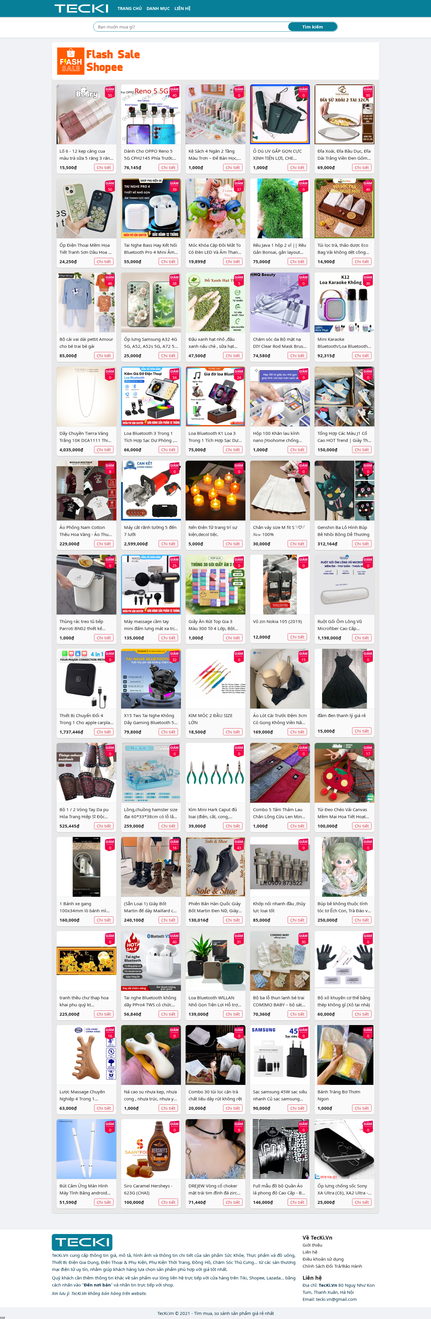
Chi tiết (104, 167)
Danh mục (158, 8)
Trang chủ (130, 8)
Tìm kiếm (312, 27)
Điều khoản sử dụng (323, 1259)
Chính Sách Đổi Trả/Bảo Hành (332, 1266)
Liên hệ (182, 8)
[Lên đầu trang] (2, 1317)
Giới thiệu (312, 1245)
